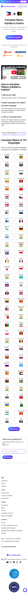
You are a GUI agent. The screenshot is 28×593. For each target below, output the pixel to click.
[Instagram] (17, 562)
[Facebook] (11, 562)
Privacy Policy (5, 493)
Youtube (3, 486)
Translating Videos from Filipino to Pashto (14, 134)
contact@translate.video (8, 547)
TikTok (3, 483)
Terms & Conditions (7, 496)
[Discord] (7, 562)
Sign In (3, 508)
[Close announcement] (26, 2)
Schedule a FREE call (7, 513)
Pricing (3, 510)
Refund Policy (5, 498)
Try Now (22, 1)
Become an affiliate (7, 516)
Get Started (4, 505)
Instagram (4, 481)
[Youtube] (14, 562)
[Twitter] (21, 562)
